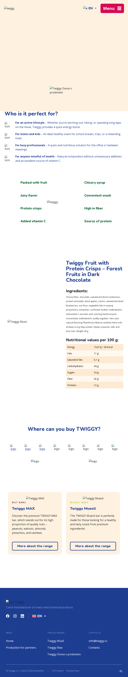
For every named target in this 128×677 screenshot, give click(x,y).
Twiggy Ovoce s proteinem (64, 654)
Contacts (94, 647)
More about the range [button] (35, 546)
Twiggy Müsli (55, 641)
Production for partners (21, 647)
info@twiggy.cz (98, 641)
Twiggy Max (54, 647)
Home (10, 641)
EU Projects (58, 670)
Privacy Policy (72, 670)
